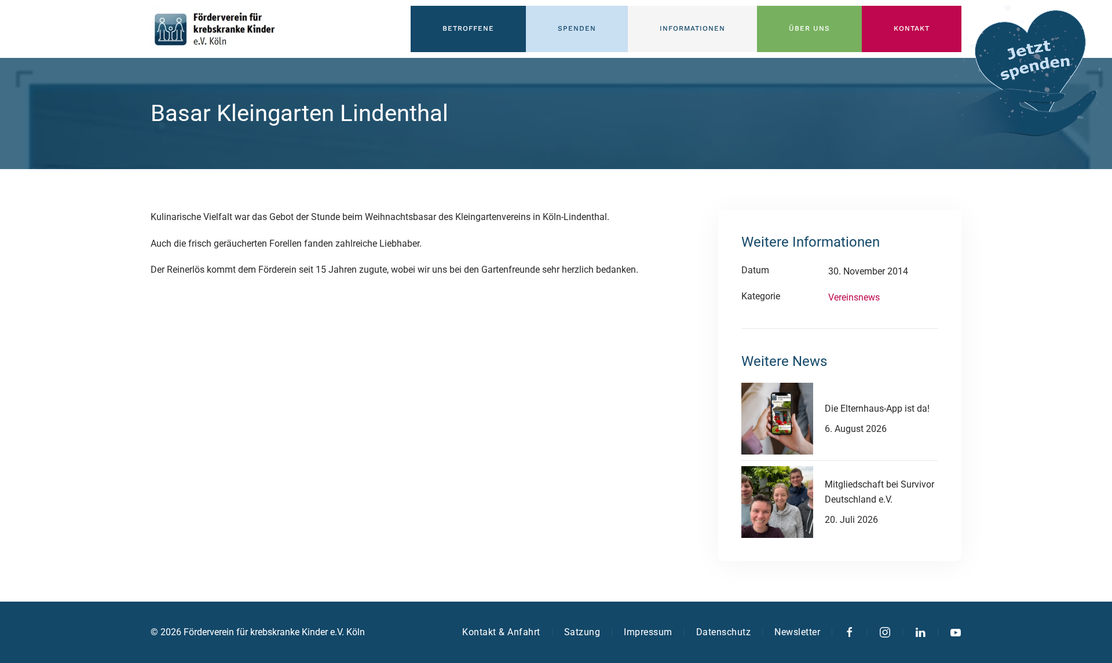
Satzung (582, 632)
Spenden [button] (577, 28)
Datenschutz (723, 632)
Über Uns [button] (809, 28)
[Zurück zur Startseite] (214, 29)
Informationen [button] (692, 28)
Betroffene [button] (468, 28)
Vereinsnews (854, 297)
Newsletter (797, 632)
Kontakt (912, 28)
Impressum (648, 632)
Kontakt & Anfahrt (501, 632)
